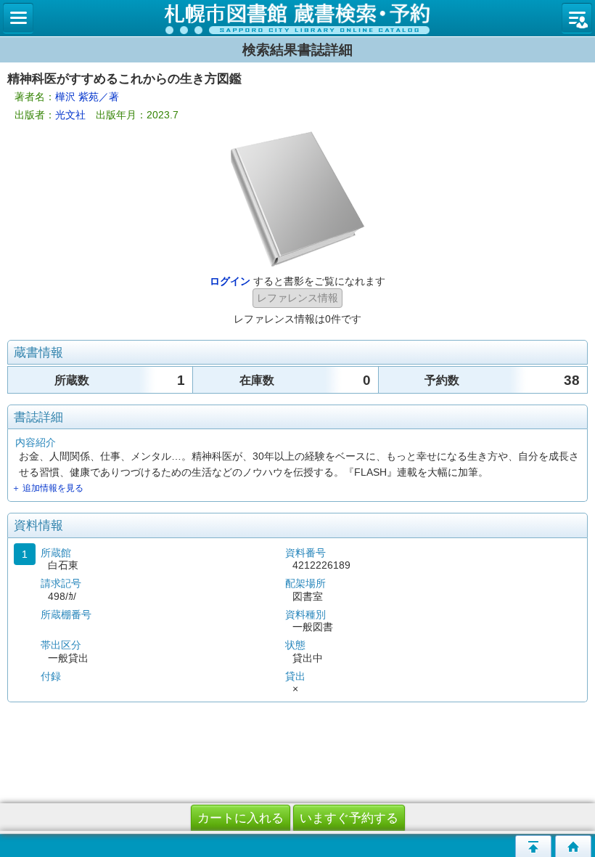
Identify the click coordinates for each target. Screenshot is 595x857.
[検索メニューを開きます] (18, 18)
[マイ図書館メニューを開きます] (577, 18)
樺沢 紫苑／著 (87, 96)
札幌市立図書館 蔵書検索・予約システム (297, 18)
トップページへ (573, 846)
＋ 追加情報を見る (47, 488)
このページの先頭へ (533, 846)
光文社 (70, 115)
